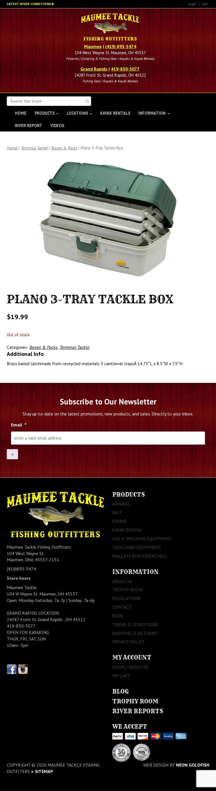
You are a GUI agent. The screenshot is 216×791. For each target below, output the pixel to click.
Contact (121, 607)
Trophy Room (127, 589)
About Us (122, 581)
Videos (57, 125)
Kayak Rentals (115, 113)
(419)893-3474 (21, 569)
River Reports (137, 711)
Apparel (121, 504)
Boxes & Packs (64, 148)
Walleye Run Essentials (139, 556)
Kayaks (119, 521)
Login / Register (130, 667)
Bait (117, 512)
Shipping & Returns (134, 633)
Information (152, 113)
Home (20, 113)
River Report (28, 125)
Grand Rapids (93, 69)
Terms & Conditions (135, 624)
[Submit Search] (87, 101)
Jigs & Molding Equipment (142, 538)
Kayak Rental (127, 530)
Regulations (126, 598)
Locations (78, 113)
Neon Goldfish (192, 765)
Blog (117, 616)
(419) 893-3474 (120, 46)
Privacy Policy (128, 641)
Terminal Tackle (34, 148)
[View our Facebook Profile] (12, 669)
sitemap (44, 771)
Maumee (93, 46)
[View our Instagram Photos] (23, 669)
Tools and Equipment (136, 547)
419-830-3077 (125, 69)
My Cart (121, 675)
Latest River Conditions (29, 4)
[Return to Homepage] (110, 27)
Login (192, 4)
